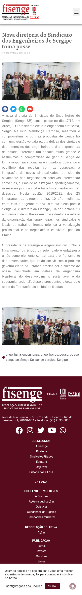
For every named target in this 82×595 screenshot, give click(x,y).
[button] (76, 12)
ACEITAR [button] (53, 585)
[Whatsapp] (63, 430)
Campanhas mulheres (41, 517)
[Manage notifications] (72, 586)
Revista (41, 551)
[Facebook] (19, 430)
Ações (41, 532)
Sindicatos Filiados (41, 456)
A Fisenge (41, 446)
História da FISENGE (41, 472)
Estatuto (41, 461)
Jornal (42, 545)
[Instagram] (30, 430)
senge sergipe (45, 360)
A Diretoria (41, 496)
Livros (41, 561)
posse (64, 354)
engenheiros (49, 354)
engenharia (13, 354)
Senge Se (27, 360)
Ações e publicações (41, 501)
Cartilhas (41, 556)
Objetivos (41, 467)
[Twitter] (41, 430)
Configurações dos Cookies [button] (24, 586)
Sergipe (62, 360)
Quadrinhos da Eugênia (41, 511)
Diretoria (41, 451)
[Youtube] (52, 430)
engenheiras (30, 354)
